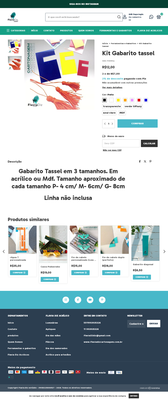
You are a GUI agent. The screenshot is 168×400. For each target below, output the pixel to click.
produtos (66, 30)
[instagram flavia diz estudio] (66, 300)
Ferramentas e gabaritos (115, 30)
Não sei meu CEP (112, 150)
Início (34, 30)
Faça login (138, 14)
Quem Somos (86, 30)
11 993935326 (91, 329)
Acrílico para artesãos (58, 354)
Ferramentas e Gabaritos (123, 43)
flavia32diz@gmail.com (97, 335)
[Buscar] (119, 17)
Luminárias (52, 322)
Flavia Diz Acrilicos (149, 30)
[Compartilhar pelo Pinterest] (150, 161)
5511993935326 (92, 322)
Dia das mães (53, 335)
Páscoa (50, 341)
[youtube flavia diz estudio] (90, 300)
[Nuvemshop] (150, 388)
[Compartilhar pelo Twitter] (145, 161)
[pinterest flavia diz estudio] (102, 300)
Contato (48, 30)
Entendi (133, 396)
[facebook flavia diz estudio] (78, 300)
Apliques (51, 329)
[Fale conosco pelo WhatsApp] (151, 17)
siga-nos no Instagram (84, 4)
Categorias (18, 30)
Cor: (108, 94)
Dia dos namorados (56, 348)
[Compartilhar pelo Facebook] (140, 161)
